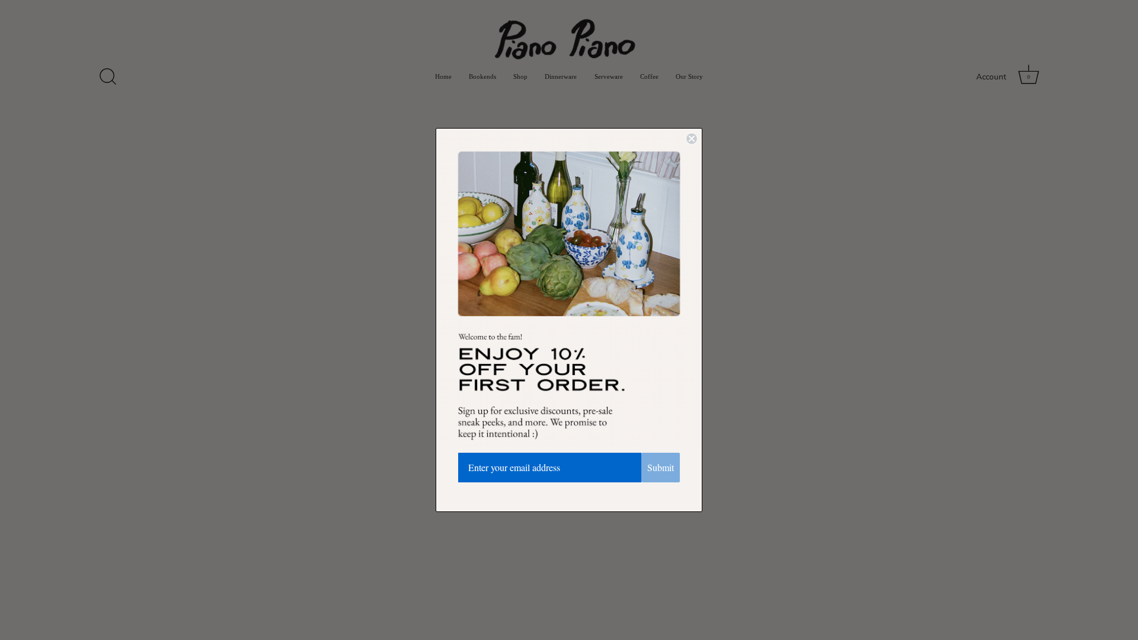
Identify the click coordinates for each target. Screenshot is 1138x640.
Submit (660, 467)
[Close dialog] (692, 139)
